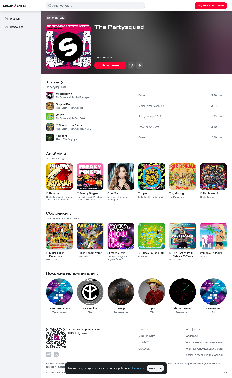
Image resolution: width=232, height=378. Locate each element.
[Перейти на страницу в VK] (56, 354)
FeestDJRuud (213, 308)
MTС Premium (146, 336)
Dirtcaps (121, 308)
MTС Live (143, 330)
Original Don (63, 104)
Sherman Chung (115, 197)
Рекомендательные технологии (203, 355)
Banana (54, 193)
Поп (213, 312)
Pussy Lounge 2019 (149, 116)
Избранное (16, 27)
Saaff (93, 199)
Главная (15, 19)
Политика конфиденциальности (203, 349)
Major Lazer (61, 108)
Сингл (142, 95)
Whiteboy (97, 197)
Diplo (152, 308)
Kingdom (61, 136)
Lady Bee (142, 197)
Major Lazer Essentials (151, 106)
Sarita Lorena (52, 199)
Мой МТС (143, 342)
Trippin (142, 193)
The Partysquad (63, 97)
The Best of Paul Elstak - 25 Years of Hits (184, 254)
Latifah (80, 199)
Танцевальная (103, 57)
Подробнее (137, 368)
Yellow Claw (90, 308)
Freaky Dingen (89, 193)
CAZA (87, 199)
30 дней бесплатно (211, 5)
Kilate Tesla (64, 199)
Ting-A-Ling (176, 193)
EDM (90, 312)
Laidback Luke (114, 256)
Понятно (155, 368)
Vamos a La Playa (211, 253)
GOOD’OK (144, 349)
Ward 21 (88, 129)
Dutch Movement (59, 308)
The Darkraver (183, 308)
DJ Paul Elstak (78, 118)
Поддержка (191, 336)
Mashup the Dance (70, 125)
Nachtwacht (210, 193)
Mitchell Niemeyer (80, 97)
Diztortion (66, 197)
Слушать (113, 65)
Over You (113, 193)
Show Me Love (116, 253)
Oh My (60, 115)
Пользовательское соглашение (203, 342)
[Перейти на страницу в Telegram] (48, 354)
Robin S (119, 259)
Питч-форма (192, 330)
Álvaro (59, 139)
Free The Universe (148, 127)
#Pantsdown (64, 94)
